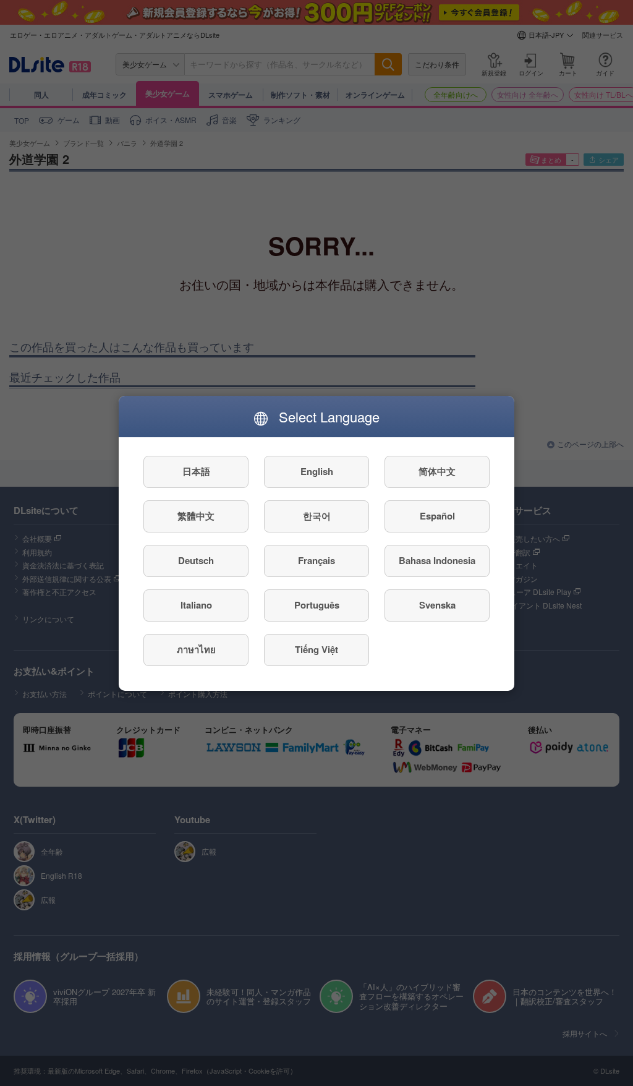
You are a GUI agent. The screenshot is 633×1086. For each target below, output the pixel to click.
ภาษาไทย (196, 649)
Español (437, 516)
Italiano (196, 605)
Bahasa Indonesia (437, 560)
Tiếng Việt (316, 649)
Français (316, 560)
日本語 (196, 471)
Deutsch (196, 560)
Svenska (437, 605)
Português (316, 605)
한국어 (317, 516)
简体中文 (437, 471)
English (316, 471)
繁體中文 (196, 516)
